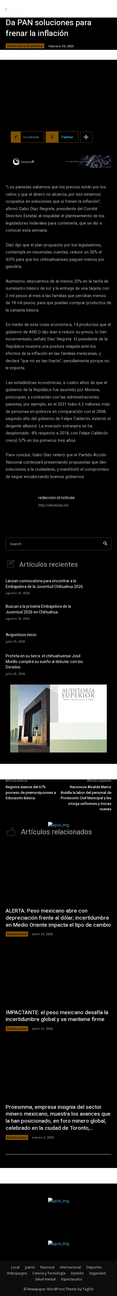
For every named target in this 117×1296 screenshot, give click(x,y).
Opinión (77, 1273)
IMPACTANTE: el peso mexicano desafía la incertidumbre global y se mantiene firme (57, 1016)
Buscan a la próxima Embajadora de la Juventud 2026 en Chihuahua (38, 609)
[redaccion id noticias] (19, 508)
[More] (86, 137)
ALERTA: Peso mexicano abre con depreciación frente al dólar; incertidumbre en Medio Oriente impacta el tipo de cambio (58, 918)
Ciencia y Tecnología (48, 1273)
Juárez (30, 1267)
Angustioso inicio (21, 635)
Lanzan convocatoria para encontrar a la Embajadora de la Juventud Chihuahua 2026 (44, 584)
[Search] (105, 544)
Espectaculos (71, 1279)
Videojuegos (17, 1273)
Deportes (94, 1267)
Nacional (47, 1267)
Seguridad (97, 1273)
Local (15, 1267)
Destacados (17, 934)
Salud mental (45, 1279)
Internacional (70, 1267)
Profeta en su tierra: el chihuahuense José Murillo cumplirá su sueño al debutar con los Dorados (44, 661)
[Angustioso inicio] (101, 637)
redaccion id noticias (56, 498)
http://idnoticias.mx (53, 505)
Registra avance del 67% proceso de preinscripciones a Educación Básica (31, 792)
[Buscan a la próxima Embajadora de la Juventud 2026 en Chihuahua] (101, 612)
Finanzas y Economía (25, 46)
